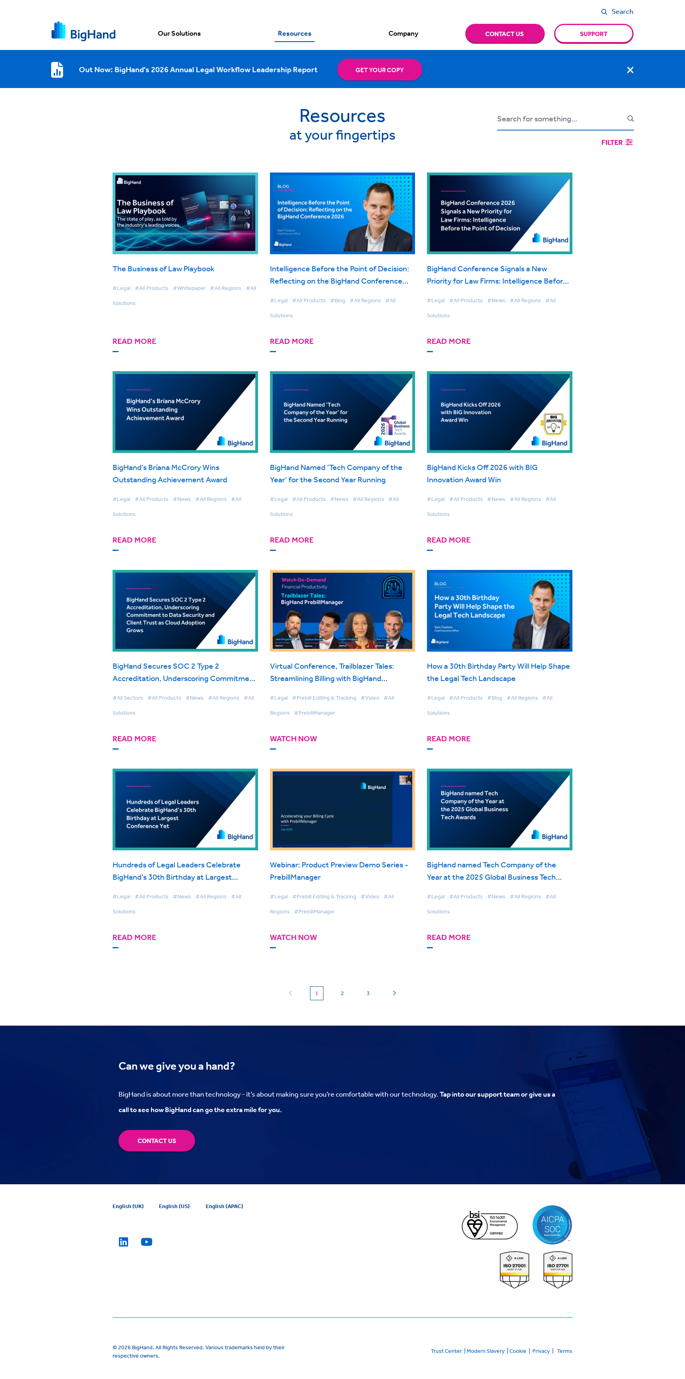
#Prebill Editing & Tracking (324, 697)
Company (403, 33)
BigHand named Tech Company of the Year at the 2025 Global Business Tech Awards (491, 877)
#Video (370, 697)
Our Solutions (179, 33)
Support (594, 34)
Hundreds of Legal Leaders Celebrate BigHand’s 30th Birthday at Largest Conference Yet (177, 877)
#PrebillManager (314, 712)
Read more (134, 341)
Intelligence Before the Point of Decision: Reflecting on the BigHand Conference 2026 (339, 280)
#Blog (337, 300)
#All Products (151, 288)
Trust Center (446, 1350)
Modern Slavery (486, 1350)
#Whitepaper (189, 288)
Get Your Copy (380, 70)
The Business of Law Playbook (163, 268)
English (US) (174, 1206)
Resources (295, 33)
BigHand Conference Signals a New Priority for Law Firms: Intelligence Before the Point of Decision (497, 280)
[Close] (630, 69)
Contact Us (157, 1141)
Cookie (517, 1350)
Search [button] (622, 11)
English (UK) (128, 1206)
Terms (564, 1350)
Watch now (293, 739)
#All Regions (225, 288)
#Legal (121, 288)
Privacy (541, 1350)
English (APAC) (224, 1206)
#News (496, 300)
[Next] (394, 993)
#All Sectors (128, 697)
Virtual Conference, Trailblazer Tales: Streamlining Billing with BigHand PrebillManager (332, 678)
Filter (612, 142)
